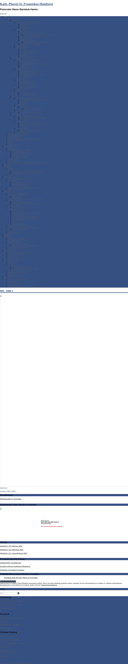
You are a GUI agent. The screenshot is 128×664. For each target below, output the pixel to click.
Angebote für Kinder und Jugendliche (28, 22)
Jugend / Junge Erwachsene (29, 67)
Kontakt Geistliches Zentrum (17, 258)
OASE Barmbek (25, 76)
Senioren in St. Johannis (27, 40)
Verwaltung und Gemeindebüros (18, 279)
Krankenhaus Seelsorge (15, 276)
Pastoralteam (12, 281)
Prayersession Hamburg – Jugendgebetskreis (22, 227)
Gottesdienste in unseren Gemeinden (19, 150)
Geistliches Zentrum (10, 251)
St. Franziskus (16, 58)
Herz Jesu (15, 114)
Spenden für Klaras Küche (16, 238)
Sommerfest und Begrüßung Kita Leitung (25, 269)
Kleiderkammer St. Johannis (21, 184)
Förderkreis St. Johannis (27, 51)
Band (9, 143)
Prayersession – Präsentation (21, 229)
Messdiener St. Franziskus (28, 62)
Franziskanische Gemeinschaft (29, 71)
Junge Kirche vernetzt (15, 209)
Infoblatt (6, 164)
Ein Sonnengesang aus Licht (29, 85)
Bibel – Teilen (24, 31)
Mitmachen (15, 197)
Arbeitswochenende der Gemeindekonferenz (38, 35)
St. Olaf (14, 96)
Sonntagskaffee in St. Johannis (29, 44)
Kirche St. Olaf (21, 110)
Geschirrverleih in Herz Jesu (25, 132)
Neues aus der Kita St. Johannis (22, 267)
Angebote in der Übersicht (16, 254)
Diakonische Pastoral (10, 177)
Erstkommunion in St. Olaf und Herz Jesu (33, 100)
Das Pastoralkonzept (14, 136)
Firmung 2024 (24, 24)
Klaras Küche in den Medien (17, 240)
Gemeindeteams (13, 283)
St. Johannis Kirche (22, 47)
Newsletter (11, 256)
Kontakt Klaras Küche (15, 249)
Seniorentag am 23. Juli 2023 (33, 109)
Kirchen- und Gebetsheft (28, 53)
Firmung (10, 175)
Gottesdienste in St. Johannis (21, 152)
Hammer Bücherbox (14, 206)
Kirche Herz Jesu (21, 128)
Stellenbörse (4, 650)
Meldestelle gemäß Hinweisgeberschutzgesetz (16, 663)
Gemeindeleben (21, 29)
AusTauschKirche (13, 200)
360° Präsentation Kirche (28, 56)
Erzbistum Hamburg (7, 636)
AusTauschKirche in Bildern (21, 202)
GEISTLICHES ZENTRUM (9, 625)
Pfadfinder (11, 261)
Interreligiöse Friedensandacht (29, 37)
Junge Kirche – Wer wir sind (17, 195)
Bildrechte (3, 659)
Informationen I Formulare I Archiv (12, 618)
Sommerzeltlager (25, 28)
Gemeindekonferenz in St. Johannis (31, 33)
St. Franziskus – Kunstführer (29, 83)
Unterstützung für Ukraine (9, 640)
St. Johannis (16, 20)
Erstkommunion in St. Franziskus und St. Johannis (36, 64)
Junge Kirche (8, 191)
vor (6, 488)
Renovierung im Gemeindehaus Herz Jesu (33, 123)
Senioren (23, 78)
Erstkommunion (13, 170)
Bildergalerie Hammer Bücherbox (22, 207)
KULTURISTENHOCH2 (20, 224)
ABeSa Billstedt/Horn (19, 215)
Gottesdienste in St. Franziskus (21, 153)
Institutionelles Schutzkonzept (17, 134)
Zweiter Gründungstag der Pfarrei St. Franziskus (23, 139)
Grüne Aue (7, 234)
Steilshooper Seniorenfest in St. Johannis (37, 42)
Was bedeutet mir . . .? (8, 608)
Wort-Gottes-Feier (13, 159)
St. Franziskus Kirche (23, 80)
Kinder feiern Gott (14, 161)
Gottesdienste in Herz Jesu (20, 157)
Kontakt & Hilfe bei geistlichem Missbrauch (15, 566)
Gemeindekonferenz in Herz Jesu (30, 125)
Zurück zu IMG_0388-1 (8, 491)
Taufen (10, 168)
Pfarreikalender (13, 148)
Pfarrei (6, 17)
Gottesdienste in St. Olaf (19, 155)
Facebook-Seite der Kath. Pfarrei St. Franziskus (19, 574)
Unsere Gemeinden (14, 19)
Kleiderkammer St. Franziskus (21, 182)
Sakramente (7, 166)
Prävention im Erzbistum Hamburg (12, 570)
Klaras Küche (8, 236)
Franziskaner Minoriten (15, 137)
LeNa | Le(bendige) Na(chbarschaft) (23, 218)
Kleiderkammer (13, 180)
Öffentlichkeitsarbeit (14, 285)
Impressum (4, 656)
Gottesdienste (8, 146)
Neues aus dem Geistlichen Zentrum (19, 252)
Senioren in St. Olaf (26, 107)
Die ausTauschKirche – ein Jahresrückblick (25, 204)
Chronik (22, 49)
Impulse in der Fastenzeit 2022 (11, 604)
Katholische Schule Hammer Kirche (19, 270)
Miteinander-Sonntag (22, 89)
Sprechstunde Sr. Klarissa (16, 189)
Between (15, 222)
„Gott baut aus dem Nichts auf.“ (18, 247)
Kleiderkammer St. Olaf (19, 186)
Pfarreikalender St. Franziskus (10, 499)
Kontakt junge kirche (14, 233)
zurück (2, 488)
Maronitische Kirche (26, 38)
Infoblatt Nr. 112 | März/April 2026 (11, 550)
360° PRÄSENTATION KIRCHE (31, 112)
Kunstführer (24, 55)
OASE (18, 91)
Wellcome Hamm (17, 211)
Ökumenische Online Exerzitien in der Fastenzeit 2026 (25, 198)
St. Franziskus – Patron (27, 82)
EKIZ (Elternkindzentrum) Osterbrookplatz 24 (26, 213)
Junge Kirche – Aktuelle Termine (18, 193)
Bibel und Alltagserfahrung (28, 94)
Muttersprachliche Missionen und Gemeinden (22, 287)
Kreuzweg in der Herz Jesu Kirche (31, 130)
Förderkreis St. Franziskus (28, 73)
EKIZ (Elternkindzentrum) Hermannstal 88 (25, 216)
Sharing (10, 231)
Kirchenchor (24, 127)
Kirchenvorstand (13, 145)
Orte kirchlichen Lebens (11, 260)
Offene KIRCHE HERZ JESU (18, 225)
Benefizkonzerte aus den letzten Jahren (24, 245)
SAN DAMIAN (5, 628)
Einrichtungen (20, 46)
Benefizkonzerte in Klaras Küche (18, 243)
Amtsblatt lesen (5, 647)
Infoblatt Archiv (5, 621)
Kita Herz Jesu (12, 263)
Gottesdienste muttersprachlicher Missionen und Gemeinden (27, 162)
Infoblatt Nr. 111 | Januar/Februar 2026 (13, 553)
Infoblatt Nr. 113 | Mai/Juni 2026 (11, 546)
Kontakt (6, 278)
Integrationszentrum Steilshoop (18, 272)
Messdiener (23, 26)
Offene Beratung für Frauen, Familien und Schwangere (25, 188)
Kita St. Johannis (13, 265)
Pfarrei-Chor (12, 141)
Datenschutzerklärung (49, 585)
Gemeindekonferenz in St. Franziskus (32, 74)
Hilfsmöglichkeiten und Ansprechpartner (21, 179)
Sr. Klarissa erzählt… (14, 242)
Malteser (10, 274)
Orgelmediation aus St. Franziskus (12, 601)
